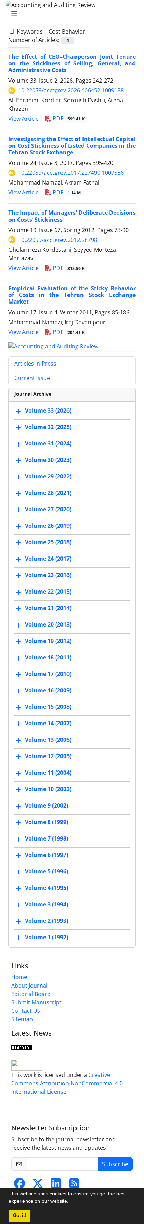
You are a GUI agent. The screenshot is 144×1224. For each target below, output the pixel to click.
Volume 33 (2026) (48, 411)
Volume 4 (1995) (46, 888)
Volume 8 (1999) (46, 822)
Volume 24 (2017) (48, 559)
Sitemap (22, 1019)
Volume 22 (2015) (48, 592)
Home (19, 977)
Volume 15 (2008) (48, 707)
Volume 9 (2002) (46, 806)
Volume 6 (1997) (46, 855)
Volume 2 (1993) (46, 921)
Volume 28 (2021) (48, 493)
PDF (68, 118)
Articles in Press (35, 363)
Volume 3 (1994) (46, 904)
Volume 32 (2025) (48, 427)
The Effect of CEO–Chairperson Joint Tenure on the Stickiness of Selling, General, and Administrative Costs (72, 63)
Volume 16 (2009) (48, 690)
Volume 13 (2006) (48, 740)
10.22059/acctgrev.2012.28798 (57, 240)
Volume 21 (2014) (48, 608)
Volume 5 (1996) (46, 872)
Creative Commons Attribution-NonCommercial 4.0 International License (67, 1083)
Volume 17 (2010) (48, 674)
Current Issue (32, 378)
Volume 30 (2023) (48, 460)
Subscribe (115, 1164)
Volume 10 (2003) (48, 789)
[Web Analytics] (21, 1047)
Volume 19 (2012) (48, 641)
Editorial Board (31, 994)
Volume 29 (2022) (48, 476)
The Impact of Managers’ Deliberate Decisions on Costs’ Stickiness (72, 216)
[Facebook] (19, 1185)
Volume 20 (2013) (48, 625)
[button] (71, 1202)
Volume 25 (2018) (48, 542)
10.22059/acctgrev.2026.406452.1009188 (71, 90)
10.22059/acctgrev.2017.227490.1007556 (71, 173)
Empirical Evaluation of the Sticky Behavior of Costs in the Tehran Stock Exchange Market (72, 294)
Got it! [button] (19, 1215)
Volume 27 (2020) (48, 509)
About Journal (29, 985)
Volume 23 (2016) (48, 575)
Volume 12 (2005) (48, 756)
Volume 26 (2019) (48, 526)
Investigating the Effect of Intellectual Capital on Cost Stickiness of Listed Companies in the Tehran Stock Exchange (72, 145)
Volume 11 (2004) (48, 773)
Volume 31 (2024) (48, 444)
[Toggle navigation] (70, 14)
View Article (23, 119)
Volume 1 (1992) (46, 937)
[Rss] (74, 1185)
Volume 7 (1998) (46, 839)
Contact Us (25, 1011)
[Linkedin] (56, 1185)
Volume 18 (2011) (48, 658)
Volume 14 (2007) (48, 723)
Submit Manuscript (36, 1002)
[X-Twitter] (37, 1185)
